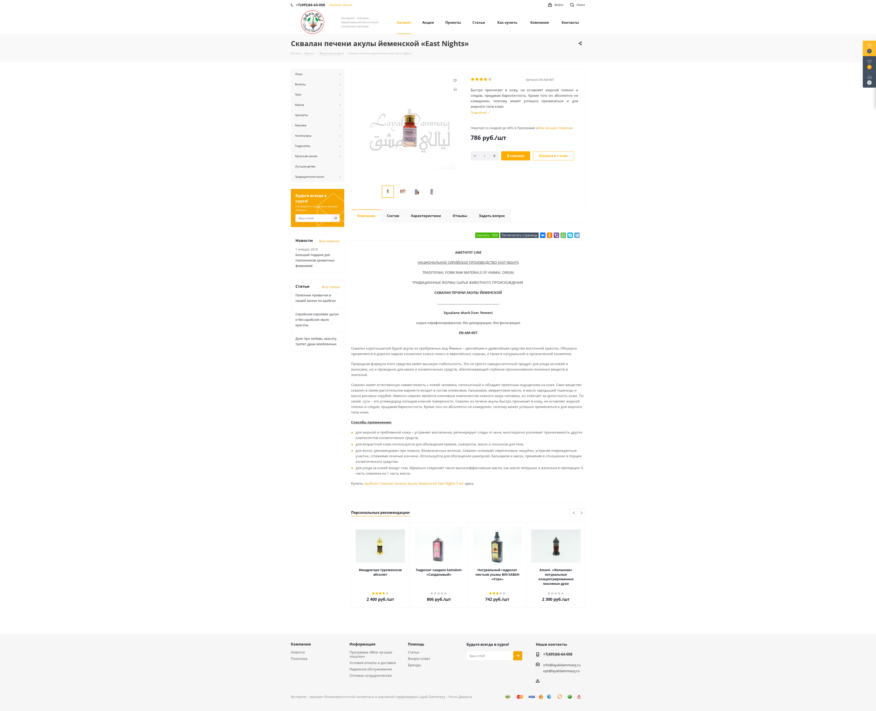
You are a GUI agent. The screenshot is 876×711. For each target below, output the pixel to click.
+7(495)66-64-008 (557, 654)
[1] (473, 79)
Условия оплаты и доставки (372, 662)
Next (581, 513)
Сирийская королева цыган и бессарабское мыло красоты (317, 319)
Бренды (414, 665)
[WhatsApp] (563, 235)
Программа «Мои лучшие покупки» (370, 654)
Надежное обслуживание (370, 669)
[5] (490, 79)
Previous (574, 513)
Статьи (413, 652)
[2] (477, 79)
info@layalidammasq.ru (562, 665)
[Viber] (556, 235)
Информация (362, 644)
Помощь (416, 644)
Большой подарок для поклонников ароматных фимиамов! (314, 260)
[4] (486, 79)
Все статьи (331, 287)
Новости (298, 652)
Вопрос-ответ (419, 658)
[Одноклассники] (549, 235)
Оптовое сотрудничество (370, 675)
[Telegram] (577, 235)
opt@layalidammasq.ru (561, 671)
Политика (299, 658)
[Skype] (570, 235)
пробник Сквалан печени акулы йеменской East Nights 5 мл (414, 483)
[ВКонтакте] (542, 235)
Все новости (329, 241)
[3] (481, 79)
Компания (301, 644)
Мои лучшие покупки (554, 128)
